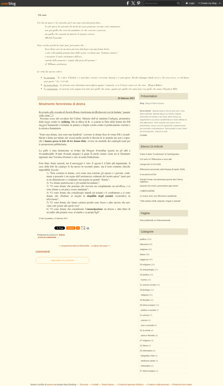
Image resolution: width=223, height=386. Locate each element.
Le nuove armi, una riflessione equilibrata (158, 196)
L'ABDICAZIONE (147, 191)
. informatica (145, 366)
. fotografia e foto (147, 356)
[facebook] (128, 3)
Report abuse (108, 384)
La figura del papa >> (100, 246)
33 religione (145, 264)
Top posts (84, 384)
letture (62, 235)
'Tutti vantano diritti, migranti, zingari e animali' (160, 201)
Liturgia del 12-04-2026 (150, 164)
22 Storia (144, 346)
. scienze (144, 320)
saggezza (144, 259)
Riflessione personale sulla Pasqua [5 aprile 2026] (162, 169)
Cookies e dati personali (158, 384)
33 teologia (145, 290)
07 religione (145, 340)
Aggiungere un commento (62, 260)
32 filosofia (145, 300)
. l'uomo (143, 280)
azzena (50, 384)
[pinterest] (138, 3)
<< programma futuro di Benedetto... (75, 246)
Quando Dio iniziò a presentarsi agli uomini (159, 186)
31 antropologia (147, 270)
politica (143, 239)
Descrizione (145, 111)
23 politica (144, 275)
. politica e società (148, 310)
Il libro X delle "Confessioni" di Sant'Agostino (159, 154)
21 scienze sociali (148, 285)
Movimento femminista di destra (62, 104)
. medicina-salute (147, 361)
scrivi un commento (47, 237)
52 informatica (146, 351)
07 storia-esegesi (147, 371)
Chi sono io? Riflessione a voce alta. (156, 159)
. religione (144, 295)
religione (144, 249)
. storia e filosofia (147, 335)
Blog (142, 103)
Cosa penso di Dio (148, 174)
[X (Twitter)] (133, 3)
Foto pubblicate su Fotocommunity (155, 220)
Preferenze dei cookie (182, 384)
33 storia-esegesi (147, 305)
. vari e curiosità (147, 325)
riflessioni (144, 244)
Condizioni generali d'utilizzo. (131, 384)
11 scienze (144, 315)
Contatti (143, 135)
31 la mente (145, 330)
